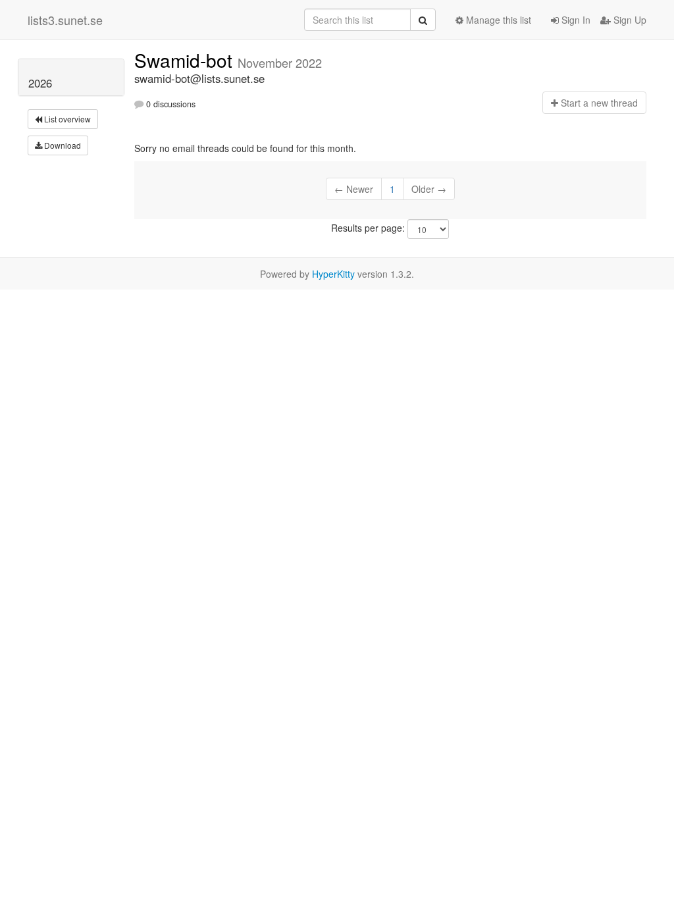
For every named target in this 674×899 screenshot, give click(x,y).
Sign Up (628, 19)
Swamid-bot (186, 60)
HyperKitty (333, 273)
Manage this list (497, 19)
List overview (66, 118)
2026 (40, 83)
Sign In (574, 19)
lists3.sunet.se (65, 19)
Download (61, 145)
